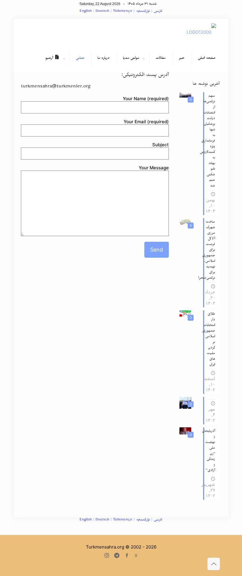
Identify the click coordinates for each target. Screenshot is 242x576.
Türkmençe (122, 11)
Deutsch (102, 11)
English (86, 11)
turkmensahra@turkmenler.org (56, 87)
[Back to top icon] (213, 564)
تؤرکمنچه (143, 11)
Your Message (154, 168)
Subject (160, 144)
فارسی (158, 11)
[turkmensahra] (201, 32)
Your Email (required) (146, 121)
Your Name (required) (146, 98)
